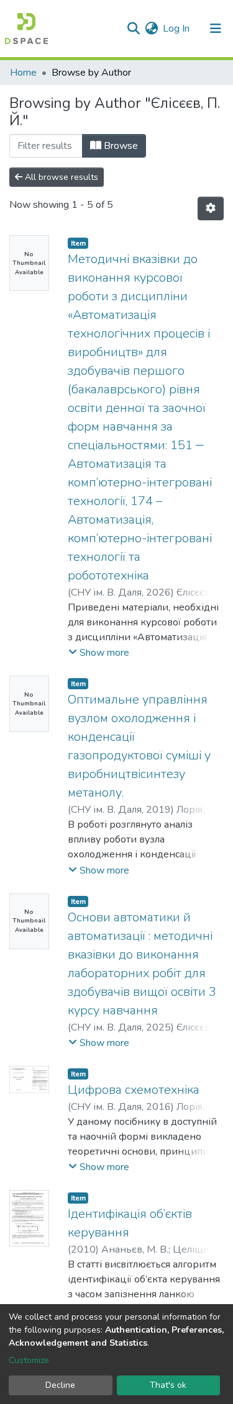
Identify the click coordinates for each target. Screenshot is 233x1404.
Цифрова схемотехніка (133, 1089)
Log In (177, 28)
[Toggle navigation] (215, 28)
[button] (151, 28)
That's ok (168, 1385)
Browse (119, 146)
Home (23, 72)
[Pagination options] (211, 208)
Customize (29, 1360)
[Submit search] (133, 28)
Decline (60, 1385)
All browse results (60, 177)
